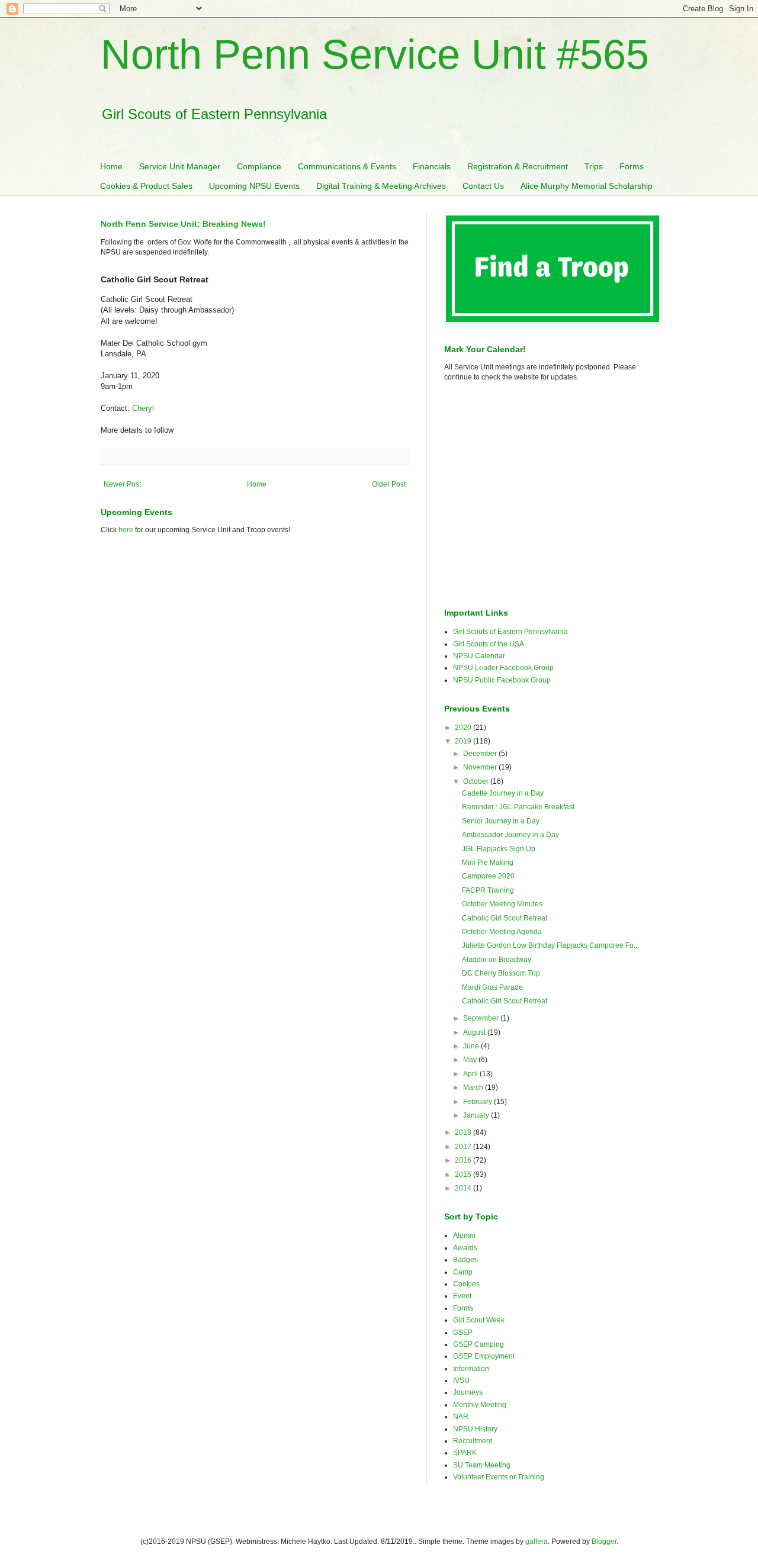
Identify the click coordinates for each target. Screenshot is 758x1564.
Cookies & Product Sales (146, 186)
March (474, 1087)
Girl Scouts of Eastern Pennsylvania (510, 631)
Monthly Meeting (479, 1405)
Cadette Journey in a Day (503, 793)
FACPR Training (488, 890)
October (476, 781)
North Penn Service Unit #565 (375, 54)
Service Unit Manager (179, 166)
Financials (432, 166)
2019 (464, 741)
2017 (464, 1147)
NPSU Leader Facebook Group (503, 668)
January (477, 1115)
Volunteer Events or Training (498, 1477)
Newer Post (122, 484)
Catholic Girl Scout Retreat (504, 918)
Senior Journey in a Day (500, 821)
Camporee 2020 (488, 876)
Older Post (389, 484)
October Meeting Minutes (502, 904)
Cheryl (143, 408)
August (475, 1032)
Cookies (466, 1284)
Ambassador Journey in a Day (510, 835)
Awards (465, 1248)
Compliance (259, 166)
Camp (463, 1272)
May (470, 1059)
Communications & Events (347, 166)
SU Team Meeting (481, 1465)
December (481, 753)
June (472, 1046)
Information (471, 1369)
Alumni (464, 1235)
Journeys (468, 1392)
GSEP (463, 1332)
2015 (464, 1174)
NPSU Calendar (479, 656)
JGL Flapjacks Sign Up (498, 849)
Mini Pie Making (487, 862)
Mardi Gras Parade (492, 987)
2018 (464, 1132)
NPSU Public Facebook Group (502, 680)
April (471, 1074)
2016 (464, 1160)
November (481, 767)
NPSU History (475, 1429)
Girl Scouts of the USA (488, 644)
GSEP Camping (478, 1344)
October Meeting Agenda (502, 932)
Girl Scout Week (479, 1320)
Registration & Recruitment (517, 166)
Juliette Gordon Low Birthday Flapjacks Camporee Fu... (550, 945)
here (125, 530)
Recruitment (472, 1441)
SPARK (465, 1453)
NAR (460, 1416)
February (478, 1102)
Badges (465, 1260)
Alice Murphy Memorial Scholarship (587, 186)
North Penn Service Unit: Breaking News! (183, 224)
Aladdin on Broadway (496, 959)
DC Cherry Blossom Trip (501, 973)
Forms (631, 166)
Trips (593, 166)
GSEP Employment (484, 1356)
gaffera (536, 1541)
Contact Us (483, 186)
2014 (464, 1188)
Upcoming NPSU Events (254, 186)
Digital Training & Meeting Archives (381, 186)
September (481, 1018)
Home (111, 166)
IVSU (461, 1380)
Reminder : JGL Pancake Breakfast (518, 807)
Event (462, 1296)
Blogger (604, 1541)
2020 (464, 727)
